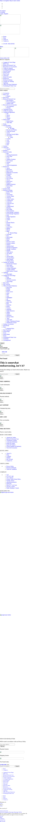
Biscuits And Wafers (11, 130)
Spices (8, 116)
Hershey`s (5, 150)
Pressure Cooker (10, 241)
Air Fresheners (10, 106)
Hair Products (9, 100)
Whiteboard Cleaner (11, 322)
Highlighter (9, 297)
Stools (4, 336)
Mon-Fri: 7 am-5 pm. (11, 485)
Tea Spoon (9, 253)
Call (7, 474)
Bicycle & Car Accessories (10, 105)
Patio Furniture (7, 330)
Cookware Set (10, 203)
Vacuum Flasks (10, 258)
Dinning (8, 208)
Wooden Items (10, 261)
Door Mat (8, 177)
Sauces (8, 115)
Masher (8, 228)
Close (1, 803)
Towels (8, 187)
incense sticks (6, 188)
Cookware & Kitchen (11, 442)
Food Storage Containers (12, 212)
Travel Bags (9, 281)
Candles (8, 175)
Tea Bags (12, 128)
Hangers (8, 183)
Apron (8, 168)
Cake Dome (9, 194)
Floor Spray (9, 265)
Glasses (8, 149)
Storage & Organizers (11, 247)
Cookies (8, 138)
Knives (8, 224)
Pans (7, 236)
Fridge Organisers (10, 216)
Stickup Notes (10, 316)
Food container (10, 211)
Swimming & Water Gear (9, 337)
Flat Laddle (9, 209)
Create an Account (4, 810)
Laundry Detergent (11, 268)
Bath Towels (9, 171)
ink (7, 299)
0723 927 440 (9, 476)
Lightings (5, 272)
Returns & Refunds (11, 467)
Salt (7, 113)
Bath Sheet (9, 169)
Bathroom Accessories (12, 172)
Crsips (8, 141)
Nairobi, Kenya (10, 480)
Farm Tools (9, 156)
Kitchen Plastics (10, 222)
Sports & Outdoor (10, 445)
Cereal (8, 133)
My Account (9, 459)
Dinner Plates (9, 121)
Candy (11, 137)
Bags (7, 277)
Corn (7, 140)
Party (4, 327)
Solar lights (9, 274)
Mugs (7, 231)
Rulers (8, 306)
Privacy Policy (10, 466)
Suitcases (8, 278)
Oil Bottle (8, 234)
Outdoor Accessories (8, 324)
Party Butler (9, 237)
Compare (8, 456)
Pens (7, 303)
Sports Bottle (6, 334)
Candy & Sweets (10, 131)
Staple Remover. (10, 311)
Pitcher (8, 238)
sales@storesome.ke (11, 482)
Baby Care (6, 94)
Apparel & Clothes (11, 437)
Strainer (8, 250)
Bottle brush (9, 191)
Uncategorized (7, 340)
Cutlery (8, 205)
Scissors (8, 308)
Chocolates (9, 135)
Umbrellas (5, 338)
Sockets (8, 162)
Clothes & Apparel (8, 110)
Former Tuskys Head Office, (13, 479)
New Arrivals (6, 284)
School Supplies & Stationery (13, 446)
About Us (8, 453)
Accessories (6, 93)
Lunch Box (9, 227)
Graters (8, 219)
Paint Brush (6, 325)
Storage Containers (11, 249)
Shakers (8, 244)
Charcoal (8, 197)
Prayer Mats (9, 185)
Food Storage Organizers (12, 213)
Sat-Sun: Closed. (10, 486)
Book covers (9, 291)
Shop (7, 455)
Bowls (8, 193)
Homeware (6, 166)
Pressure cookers (10, 243)
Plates (7, 240)
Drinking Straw (10, 328)
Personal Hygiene (10, 102)
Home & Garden (7, 152)
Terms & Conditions (11, 469)
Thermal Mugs (13, 233)
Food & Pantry (7, 125)
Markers (8, 300)
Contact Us (9, 460)
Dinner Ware (6, 119)
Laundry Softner (10, 269)
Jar (7, 221)
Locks (8, 158)
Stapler (8, 312)
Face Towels (9, 178)
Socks (4, 333)
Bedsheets (9, 174)
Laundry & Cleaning (8, 262)
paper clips (9, 302)
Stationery (9, 315)
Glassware (5, 147)
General (5, 146)
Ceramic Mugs (10, 196)
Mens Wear (6, 283)
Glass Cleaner (9, 266)
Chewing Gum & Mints (12, 134)
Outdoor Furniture (11, 159)
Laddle (8, 225)
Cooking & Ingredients (9, 112)
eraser (7, 293)
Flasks (4, 124)
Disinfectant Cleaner (11, 263)
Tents (7, 163)
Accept (1, 816)
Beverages (9, 127)
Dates (7, 143)
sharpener (8, 309)
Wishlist (8, 457)
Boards (8, 290)
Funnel (8, 218)
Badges (8, 288)
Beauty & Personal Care (9, 99)
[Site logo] (10, 23)
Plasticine (8, 305)
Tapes (7, 318)
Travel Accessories (11, 280)
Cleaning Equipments (11, 155)
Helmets (8, 108)
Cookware (9, 202)
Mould (8, 230)
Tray (7, 255)
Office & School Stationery (10, 286)
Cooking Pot (9, 200)
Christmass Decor (7, 109)
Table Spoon (9, 252)
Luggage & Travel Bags (9, 275)
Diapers (8, 96)
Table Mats (9, 122)
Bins (7, 153)
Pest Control (9, 160)
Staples (8, 313)
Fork (7, 215)
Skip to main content (15, 0)
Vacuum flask (9, 256)
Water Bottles (9, 259)
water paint (9, 319)
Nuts (7, 144)
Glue (7, 296)
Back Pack (6, 97)
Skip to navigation (5, 0)
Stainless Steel (10, 246)
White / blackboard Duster (13, 321)
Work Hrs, (9, 483)
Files (7, 294)
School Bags (6, 331)
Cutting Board (10, 206)
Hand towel (9, 181)
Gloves (8, 180)
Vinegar (8, 118)
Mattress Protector (11, 184)
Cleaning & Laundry (11, 440)
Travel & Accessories (11, 448)
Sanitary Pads (9, 103)
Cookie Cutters (10, 199)
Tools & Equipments (11, 165)
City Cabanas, (10, 477)
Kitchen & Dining (7, 190)
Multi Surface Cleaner (12, 271)
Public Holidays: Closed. (12, 488)
